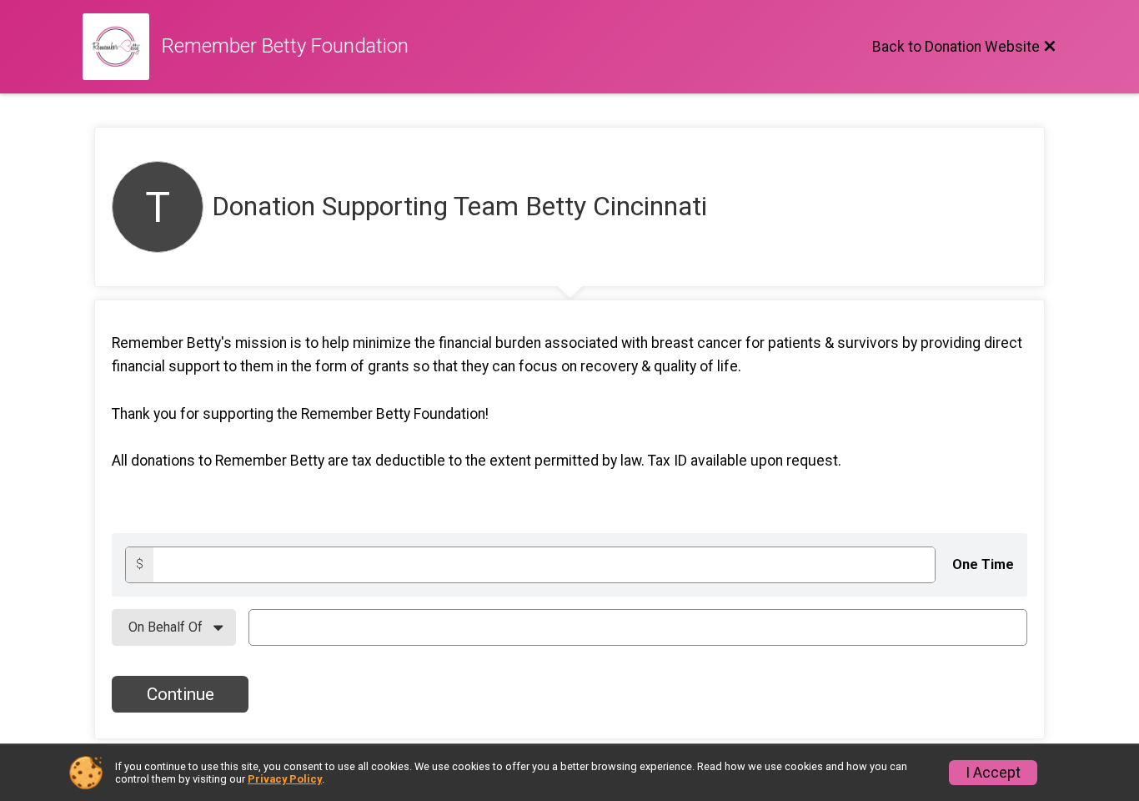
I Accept (993, 772)
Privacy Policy (285, 779)
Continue (180, 694)
